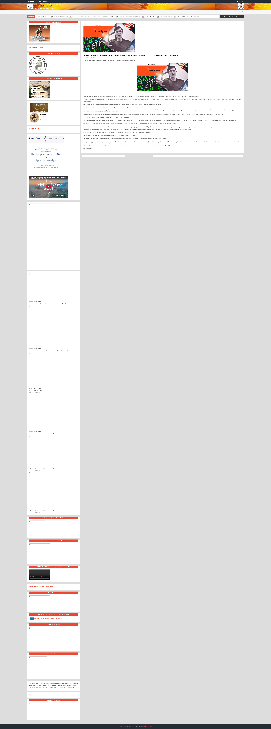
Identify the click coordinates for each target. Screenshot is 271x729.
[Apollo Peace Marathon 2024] (51, 16)
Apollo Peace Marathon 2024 (61, 16)
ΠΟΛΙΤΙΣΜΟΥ (63, 12)
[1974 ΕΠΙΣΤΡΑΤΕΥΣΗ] (143, 16)
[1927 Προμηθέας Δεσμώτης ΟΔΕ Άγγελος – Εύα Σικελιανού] (53, 489)
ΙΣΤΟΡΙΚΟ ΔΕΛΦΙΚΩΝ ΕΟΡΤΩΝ (35, 301)
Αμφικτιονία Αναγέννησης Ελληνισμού (39, 16)
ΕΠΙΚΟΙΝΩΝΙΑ (38, 1)
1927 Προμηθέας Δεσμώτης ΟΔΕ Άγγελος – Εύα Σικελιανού (44, 510)
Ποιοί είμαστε (31, 1)
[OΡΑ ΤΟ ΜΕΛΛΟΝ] (175, 16)
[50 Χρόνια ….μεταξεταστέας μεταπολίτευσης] (117, 16)
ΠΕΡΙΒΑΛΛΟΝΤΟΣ (53, 12)
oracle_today (86, 57)
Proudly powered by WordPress (126, 726)
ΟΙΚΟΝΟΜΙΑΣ (71, 12)
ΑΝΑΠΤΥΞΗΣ (87, 12)
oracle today (31, 305)
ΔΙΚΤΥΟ (94, 12)
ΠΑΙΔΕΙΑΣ (45, 12)
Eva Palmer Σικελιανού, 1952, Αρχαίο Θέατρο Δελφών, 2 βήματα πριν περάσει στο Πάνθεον (52, 303)
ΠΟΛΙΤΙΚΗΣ (38, 12)
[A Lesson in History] (188, 16)
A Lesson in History (195, 16)
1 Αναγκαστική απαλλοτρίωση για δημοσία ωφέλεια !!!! (48, 618)
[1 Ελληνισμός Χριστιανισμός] (70, 16)
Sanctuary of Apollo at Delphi (36, 47)
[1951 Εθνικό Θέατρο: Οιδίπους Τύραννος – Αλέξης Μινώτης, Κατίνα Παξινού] (45, 411)
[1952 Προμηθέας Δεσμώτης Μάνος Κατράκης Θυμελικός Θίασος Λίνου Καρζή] (43, 326)
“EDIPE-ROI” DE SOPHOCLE (35, 390)
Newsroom (45, 1)
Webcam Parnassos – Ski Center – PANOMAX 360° (41, 586)
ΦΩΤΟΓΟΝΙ (30, 12)
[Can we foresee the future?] (158, 16)
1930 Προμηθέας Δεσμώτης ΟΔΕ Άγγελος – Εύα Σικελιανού (44, 468)
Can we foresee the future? (166, 16)
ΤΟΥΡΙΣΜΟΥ (79, 12)
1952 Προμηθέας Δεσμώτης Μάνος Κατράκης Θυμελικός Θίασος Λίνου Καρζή (48, 350)
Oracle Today (44, 5)
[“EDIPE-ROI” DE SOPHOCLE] (45, 370)
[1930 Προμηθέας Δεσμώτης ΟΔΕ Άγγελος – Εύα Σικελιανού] (53, 450)
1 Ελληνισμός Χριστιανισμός (79, 16)
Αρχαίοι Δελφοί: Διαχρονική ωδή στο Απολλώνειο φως (101, 16)
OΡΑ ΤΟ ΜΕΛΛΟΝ (182, 16)
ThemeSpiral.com (148, 726)
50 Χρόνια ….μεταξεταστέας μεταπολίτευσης (130, 16)
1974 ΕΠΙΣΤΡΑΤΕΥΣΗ (150, 16)
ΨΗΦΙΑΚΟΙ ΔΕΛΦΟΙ (34, 128)
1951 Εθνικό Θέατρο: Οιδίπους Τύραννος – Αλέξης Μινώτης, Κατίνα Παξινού (48, 433)
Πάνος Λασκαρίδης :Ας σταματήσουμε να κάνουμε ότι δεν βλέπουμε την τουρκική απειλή (104, 155)
